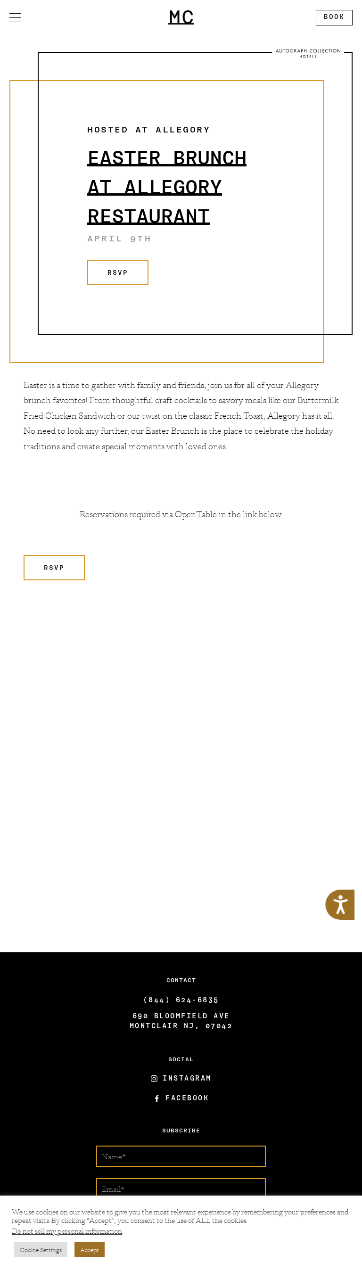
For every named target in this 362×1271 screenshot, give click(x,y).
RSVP (107, 277)
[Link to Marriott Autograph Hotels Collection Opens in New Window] (308, 53)
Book (330, 19)
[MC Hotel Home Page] (181, 17)
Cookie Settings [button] (41, 1249)
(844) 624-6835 (181, 1000)
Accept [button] (89, 1249)
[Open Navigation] (15, 17)
